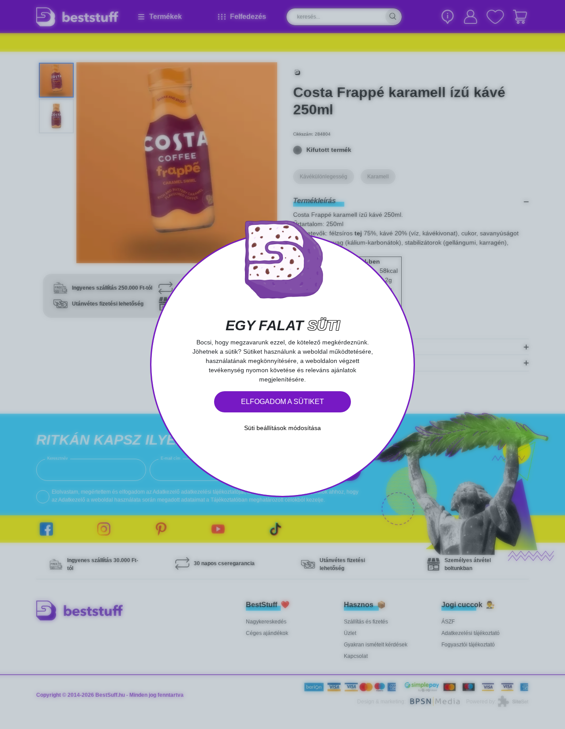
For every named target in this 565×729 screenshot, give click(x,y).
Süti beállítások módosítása (282, 427)
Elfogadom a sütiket (282, 401)
